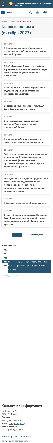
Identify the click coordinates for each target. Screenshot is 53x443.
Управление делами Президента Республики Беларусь (33, 4)
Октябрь (34, 265)
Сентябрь (25, 265)
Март (27, 262)
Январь (11, 262)
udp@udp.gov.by (17, 423)
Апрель (34, 262)
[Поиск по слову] (31, 12)
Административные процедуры (17, 436)
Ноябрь (42, 265)
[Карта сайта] (37, 12)
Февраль (19, 262)
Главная (5, 21)
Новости (13, 21)
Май (40, 262)
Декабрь (12, 269)
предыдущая (36, 234)
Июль (10, 265)
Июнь (46, 262)
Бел (2, 5)
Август (17, 265)
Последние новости (11, 276)
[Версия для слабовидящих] (45, 12)
